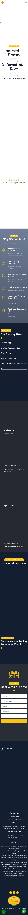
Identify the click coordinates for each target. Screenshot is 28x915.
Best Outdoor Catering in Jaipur (14, 869)
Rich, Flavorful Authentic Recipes (17, 275)
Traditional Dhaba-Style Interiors (17, 310)
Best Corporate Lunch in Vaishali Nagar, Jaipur (14, 862)
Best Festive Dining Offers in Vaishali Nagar (14, 867)
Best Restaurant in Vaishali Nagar (14, 873)
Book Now (14, 721)
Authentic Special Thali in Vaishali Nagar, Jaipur (14, 855)
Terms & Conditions (6, 846)
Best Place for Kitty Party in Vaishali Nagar (14, 871)
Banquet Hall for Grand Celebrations (16, 297)
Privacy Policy (16, 846)
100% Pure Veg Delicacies (13, 262)
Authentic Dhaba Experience (14, 250)
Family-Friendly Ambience (17, 287)
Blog (18, 848)
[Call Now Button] (3, 912)
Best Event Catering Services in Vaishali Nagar (14, 864)
